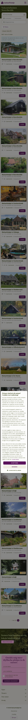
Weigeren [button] (14, 466)
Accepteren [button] (14, 463)
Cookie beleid (15, 459)
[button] (14, 470)
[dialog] (14, 432)
